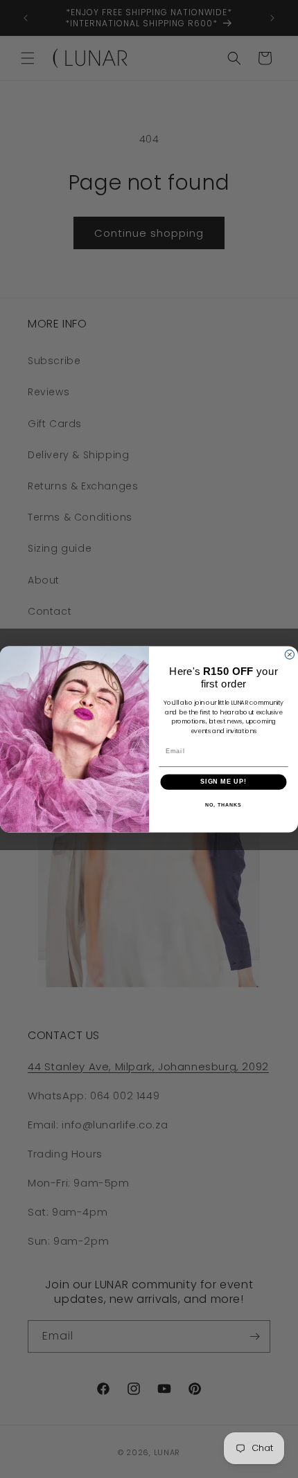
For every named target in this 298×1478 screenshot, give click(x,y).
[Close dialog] (289, 654)
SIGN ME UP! (223, 781)
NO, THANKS (223, 805)
